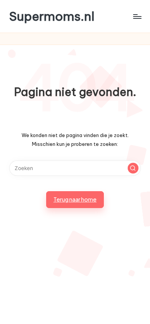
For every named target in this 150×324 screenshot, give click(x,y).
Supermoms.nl (52, 16)
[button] (133, 168)
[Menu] (137, 16)
